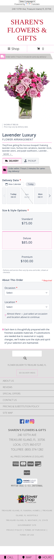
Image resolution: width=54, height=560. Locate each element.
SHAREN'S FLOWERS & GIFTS (27, 30)
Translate (35, 4)
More (6, 154)
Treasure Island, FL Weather (21, 520)
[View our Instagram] (32, 422)
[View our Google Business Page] (27, 422)
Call (10, 557)
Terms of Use (27, 535)
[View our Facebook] (22, 422)
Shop (15, 48)
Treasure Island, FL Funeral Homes (21, 510)
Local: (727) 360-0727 (27, 444)
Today (31, 184)
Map (28, 557)
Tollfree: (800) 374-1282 (27, 449)
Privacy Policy (14, 530)
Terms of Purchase (35, 530)
